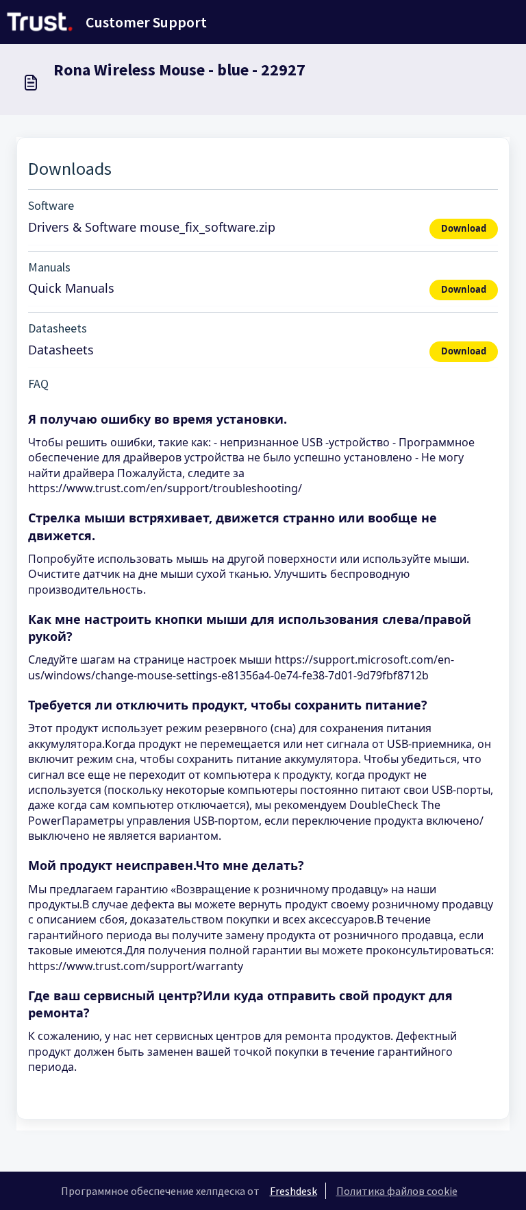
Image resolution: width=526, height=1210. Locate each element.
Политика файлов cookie (397, 1191)
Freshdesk (293, 1191)
